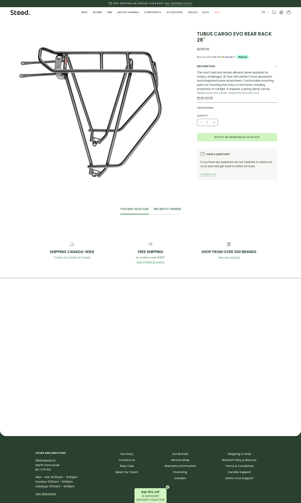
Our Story (126, 454)
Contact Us (207, 174)
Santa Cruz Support (239, 478)
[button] (128, 12)
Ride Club (127, 466)
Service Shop (180, 460)
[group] (150, 3)
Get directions (46, 494)
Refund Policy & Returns (239, 460)
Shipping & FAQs (239, 454)
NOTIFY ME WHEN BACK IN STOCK (237, 137)
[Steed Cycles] (20, 12)
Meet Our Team (126, 472)
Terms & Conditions (239, 466)
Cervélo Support (239, 472)
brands (235, 257)
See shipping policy (150, 262)
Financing (180, 472)
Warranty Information (180, 466)
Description (206, 66)
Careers (180, 478)
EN (263, 12)
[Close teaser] (167, 487)
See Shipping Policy (178, 3)
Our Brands (180, 454)
